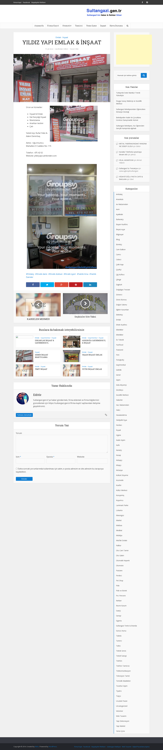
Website (80, 456)
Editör (65, 49)
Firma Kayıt (17, 2)
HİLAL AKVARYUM (126, 160)
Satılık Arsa (83, 274)
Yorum (19, 433)
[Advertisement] (134, 50)
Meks (37, 746)
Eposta (50, 456)
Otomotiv (66, 25)
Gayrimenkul (45, 338)
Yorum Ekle (74, 49)
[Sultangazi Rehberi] (104, 12)
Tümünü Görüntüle (24, 415)
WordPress (53, 746)
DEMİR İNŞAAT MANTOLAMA (41, 356)
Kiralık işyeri (70, 274)
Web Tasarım (126, 747)
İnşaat (103, 25)
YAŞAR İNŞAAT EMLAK (92, 355)
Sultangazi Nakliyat (114, 747)
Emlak (58, 37)
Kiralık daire (42, 274)
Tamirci (79, 25)
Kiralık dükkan (56, 274)
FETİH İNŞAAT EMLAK (92, 369)
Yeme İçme (91, 25)
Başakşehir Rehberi (39, 2)
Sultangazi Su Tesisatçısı (128, 168)
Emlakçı (30, 274)
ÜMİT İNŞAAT (41, 369)
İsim (18, 456)
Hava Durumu (116, 25)
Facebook (26, 2)
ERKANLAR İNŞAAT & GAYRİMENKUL (44, 341)
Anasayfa (39, 25)
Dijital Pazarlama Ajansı (141, 747)
